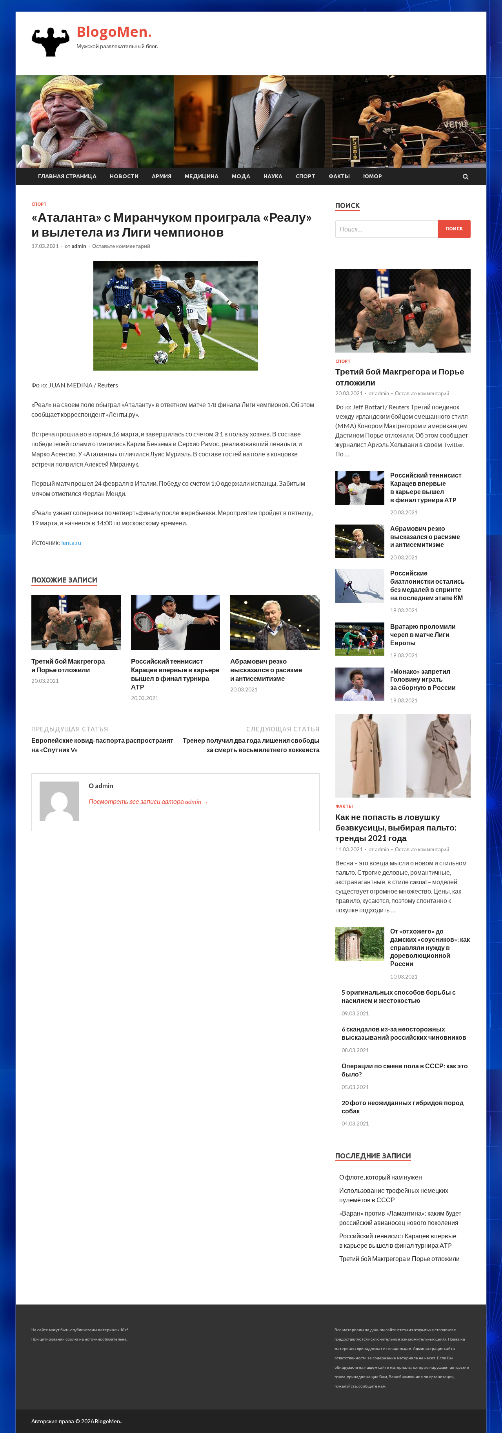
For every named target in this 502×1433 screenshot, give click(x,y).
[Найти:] (403, 229)
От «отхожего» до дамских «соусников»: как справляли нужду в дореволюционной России (430, 947)
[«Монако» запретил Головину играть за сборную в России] (359, 698)
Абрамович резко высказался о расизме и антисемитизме (266, 669)
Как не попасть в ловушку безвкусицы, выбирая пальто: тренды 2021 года (396, 827)
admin (78, 246)
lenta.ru (71, 542)
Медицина (201, 176)
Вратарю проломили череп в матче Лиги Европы (423, 634)
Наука (273, 176)
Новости (124, 176)
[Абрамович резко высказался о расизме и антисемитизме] (275, 652)
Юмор (372, 176)
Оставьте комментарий (121, 246)
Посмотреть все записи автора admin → (149, 801)
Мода (241, 176)
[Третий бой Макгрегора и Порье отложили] (76, 652)
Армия (161, 176)
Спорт (305, 176)
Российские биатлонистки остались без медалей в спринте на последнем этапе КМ (427, 585)
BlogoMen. (114, 31)
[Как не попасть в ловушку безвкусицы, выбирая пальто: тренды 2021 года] (403, 799)
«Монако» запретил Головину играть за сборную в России (423, 679)
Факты (339, 176)
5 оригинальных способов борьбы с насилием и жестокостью (399, 996)
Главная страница (67, 176)
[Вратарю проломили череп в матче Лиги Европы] (359, 653)
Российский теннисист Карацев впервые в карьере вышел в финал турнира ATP (175, 674)
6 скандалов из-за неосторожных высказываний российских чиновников (404, 1033)
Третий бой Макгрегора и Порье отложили (68, 665)
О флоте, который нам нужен (380, 1177)
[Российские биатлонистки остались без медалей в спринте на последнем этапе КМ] (359, 600)
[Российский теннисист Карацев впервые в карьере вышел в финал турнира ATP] (175, 652)
